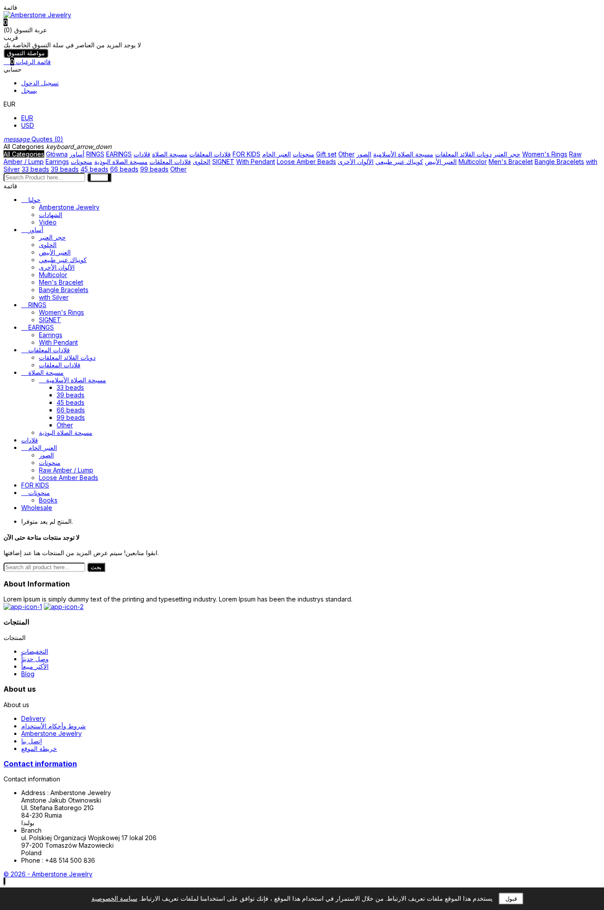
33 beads (35, 169)
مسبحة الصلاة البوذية (121, 161)
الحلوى (201, 161)
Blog (27, 674)
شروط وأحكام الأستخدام (53, 726)
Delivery (33, 718)
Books (48, 500)
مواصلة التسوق (26, 53)
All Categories (24, 154)
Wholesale (36, 507)
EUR (27, 118)
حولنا (34, 199)
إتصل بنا (31, 741)
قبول (511, 898)
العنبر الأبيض (441, 161)
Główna (57, 154)
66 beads (124, 169)
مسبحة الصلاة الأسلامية (403, 154)
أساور (76, 154)
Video (48, 222)
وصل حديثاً (35, 659)
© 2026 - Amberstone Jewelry (48, 874)
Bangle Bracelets (559, 161)
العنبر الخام (276, 154)
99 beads (154, 169)
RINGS (95, 154)
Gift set (326, 154)
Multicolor (473, 161)
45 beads (94, 169)
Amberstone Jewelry (69, 207)
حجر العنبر (506, 154)
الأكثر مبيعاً (35, 666)
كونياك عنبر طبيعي (399, 161)
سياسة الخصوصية (115, 898)
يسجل (29, 90)
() (33, 139)
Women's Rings (544, 154)
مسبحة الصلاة (169, 154)
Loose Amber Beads (306, 161)
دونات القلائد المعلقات (463, 154)
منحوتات (303, 154)
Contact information (40, 763)
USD (27, 125)
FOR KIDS (246, 154)
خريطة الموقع (39, 748)
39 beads (65, 169)
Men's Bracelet (511, 161)
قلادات (142, 154)
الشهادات (50, 214)
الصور (363, 154)
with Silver (54, 297)
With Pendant (255, 161)
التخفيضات (34, 651)
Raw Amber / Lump (66, 470)
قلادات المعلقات (210, 154)
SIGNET (223, 161)
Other (346, 154)
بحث (96, 567)
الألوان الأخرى (356, 161)
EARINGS (119, 154)
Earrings (57, 161)
